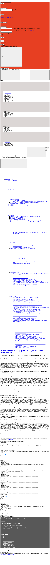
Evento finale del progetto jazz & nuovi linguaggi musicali (24, 300)
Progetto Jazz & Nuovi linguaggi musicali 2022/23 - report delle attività (26, 309)
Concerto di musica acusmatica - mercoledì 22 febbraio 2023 (24, 318)
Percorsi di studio (6, 169)
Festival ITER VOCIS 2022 (20, 333)
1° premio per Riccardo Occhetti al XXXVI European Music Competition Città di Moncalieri (31, 273)
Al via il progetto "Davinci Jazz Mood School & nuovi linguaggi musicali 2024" (25, 220)
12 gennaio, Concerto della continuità (20, 303)
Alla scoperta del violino (17, 246)
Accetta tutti (19, 441)
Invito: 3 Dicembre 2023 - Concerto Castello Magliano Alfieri (24, 306)
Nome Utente (14, 9)
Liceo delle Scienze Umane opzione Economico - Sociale (19, 205)
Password (14, 10)
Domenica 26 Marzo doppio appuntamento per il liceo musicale (25, 316)
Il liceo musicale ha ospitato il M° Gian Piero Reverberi (25, 336)
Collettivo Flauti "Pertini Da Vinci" (19, 258)
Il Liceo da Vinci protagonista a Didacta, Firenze (22, 317)
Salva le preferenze (10, 516)
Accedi (2, 3)
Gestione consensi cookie (8, 544)
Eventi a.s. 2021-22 (16, 330)
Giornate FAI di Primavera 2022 (21, 335)
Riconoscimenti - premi (14, 272)
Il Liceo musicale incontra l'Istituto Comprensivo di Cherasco (24, 259)
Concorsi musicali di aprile (18, 274)
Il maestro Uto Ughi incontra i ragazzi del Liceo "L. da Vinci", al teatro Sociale (30, 344)
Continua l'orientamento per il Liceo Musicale (21, 263)
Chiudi (2, 37)
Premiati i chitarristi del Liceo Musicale (20, 278)
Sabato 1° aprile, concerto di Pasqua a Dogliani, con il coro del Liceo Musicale (28, 313)
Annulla (2, 68)
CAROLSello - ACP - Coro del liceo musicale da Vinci (23, 243)
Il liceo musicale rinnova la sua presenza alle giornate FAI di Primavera (28, 337)
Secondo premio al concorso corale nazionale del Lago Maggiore (25, 280)
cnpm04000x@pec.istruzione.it (16, 528)
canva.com (2, 454)
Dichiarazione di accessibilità (8, 541)
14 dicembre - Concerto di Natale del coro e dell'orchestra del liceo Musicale (27, 305)
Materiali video (13, 242)
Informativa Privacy (7, 538)
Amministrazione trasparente (8, 545)
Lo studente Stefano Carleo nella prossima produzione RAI (24, 279)
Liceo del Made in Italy (12, 180)
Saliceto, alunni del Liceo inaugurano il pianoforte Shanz (26, 346)
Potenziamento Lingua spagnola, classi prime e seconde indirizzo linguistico (24, 202)
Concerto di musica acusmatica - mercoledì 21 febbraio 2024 (24, 302)
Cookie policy (5, 536)
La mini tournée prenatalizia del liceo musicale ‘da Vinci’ (24, 319)
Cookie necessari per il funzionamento (7, 450)
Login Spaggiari (31, 30)
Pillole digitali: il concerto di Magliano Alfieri (21, 247)
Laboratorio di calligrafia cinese (19, 200)
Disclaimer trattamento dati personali (7, 554)
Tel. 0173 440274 (8, 526)
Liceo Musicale (11, 215)
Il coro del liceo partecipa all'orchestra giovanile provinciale (24, 311)
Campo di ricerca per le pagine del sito (7, 155)
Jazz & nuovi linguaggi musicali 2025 (17, 218)
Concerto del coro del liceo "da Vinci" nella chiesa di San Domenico (26, 297)
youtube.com (3, 496)
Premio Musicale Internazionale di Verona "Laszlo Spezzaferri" (25, 284)
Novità (47, 148)
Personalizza (3, 441)
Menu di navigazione (23, 167)
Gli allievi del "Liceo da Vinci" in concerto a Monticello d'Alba (27, 339)
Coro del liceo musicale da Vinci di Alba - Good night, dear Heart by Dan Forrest (28, 245)
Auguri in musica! (18, 345)
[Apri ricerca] (40, 75)
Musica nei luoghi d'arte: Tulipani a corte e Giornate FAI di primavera (26, 314)
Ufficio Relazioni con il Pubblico (9, 540)
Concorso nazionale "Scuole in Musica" (20, 285)
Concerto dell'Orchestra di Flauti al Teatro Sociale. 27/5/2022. (27, 334)
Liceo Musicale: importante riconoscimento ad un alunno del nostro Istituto (27, 286)
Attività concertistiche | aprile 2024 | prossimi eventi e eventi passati (26, 301)
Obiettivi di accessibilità (7, 542)
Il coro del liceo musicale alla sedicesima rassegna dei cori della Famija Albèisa (30, 338)
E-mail (13, 28)
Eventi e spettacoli (14, 296)
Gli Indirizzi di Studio (9, 179)
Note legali (5, 537)
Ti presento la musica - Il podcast (16, 217)
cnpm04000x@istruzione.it (16, 527)
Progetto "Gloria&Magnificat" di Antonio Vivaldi (22, 312)
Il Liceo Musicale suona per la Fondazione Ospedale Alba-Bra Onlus (28, 340)
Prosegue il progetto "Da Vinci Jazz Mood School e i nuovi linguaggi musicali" (25, 216)
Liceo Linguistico (11, 189)
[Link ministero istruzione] (5, 2)
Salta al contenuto (3, 1)
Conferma (6, 68)
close (2, 80)
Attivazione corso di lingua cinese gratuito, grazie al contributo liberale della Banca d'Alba (30, 201)
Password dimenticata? (4, 12)
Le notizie (47, 151)
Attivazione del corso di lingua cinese (17, 203)
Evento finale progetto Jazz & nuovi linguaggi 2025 (23, 299)
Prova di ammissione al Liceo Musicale (17, 219)
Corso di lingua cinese (14, 199)
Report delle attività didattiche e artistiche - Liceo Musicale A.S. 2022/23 (27, 310)
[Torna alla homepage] (25, 69)
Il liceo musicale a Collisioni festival (22, 347)
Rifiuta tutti (10, 441)
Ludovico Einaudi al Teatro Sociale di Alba (23, 341)
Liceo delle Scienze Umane (13, 204)
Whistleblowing (6, 543)
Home (47, 147)
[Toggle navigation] (10, 75)
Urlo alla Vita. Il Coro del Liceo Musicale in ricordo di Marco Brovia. (28, 332)
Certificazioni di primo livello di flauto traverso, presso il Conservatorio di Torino (28, 281)
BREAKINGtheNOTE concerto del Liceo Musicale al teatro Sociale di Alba (30, 343)
